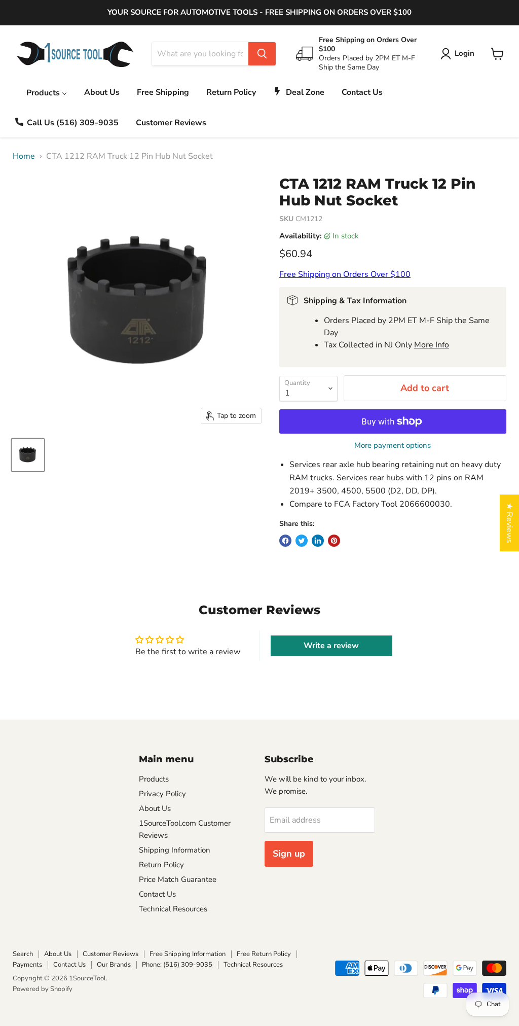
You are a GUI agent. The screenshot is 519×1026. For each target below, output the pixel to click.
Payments (27, 964)
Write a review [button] (331, 645)
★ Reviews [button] (509, 523)
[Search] (262, 53)
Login (464, 53)
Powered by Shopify (42, 989)
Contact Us (157, 894)
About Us (155, 808)
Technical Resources (173, 909)
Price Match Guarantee (177, 879)
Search (23, 954)
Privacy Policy (162, 794)
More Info (431, 344)
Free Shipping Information (188, 954)
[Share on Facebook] (285, 541)
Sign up (289, 853)
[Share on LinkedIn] (318, 541)
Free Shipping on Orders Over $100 (345, 274)
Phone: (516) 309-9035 (177, 964)
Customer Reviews (110, 954)
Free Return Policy (264, 954)
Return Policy (161, 865)
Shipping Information (174, 850)
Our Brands (114, 964)
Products (154, 779)
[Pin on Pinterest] (334, 541)
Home (24, 156)
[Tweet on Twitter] (301, 541)
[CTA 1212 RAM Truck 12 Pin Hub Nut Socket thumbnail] (28, 455)
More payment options (392, 445)
